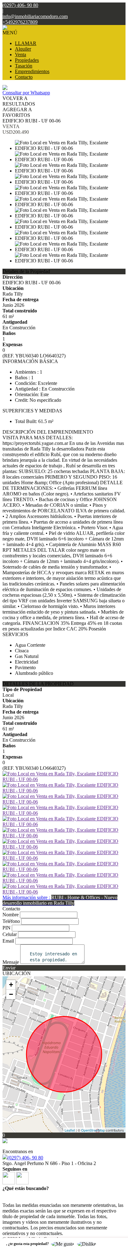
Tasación (23, 65)
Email (8, 941)
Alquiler (23, 49)
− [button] (11, 994)
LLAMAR (25, 43)
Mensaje (10, 962)
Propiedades (27, 60)
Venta (20, 54)
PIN (6, 927)
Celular (9, 934)
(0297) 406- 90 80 (25, 1157)
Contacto (24, 77)
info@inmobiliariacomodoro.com (35, 16)
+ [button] (11, 985)
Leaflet (70, 1130)
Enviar (9, 967)
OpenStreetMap (93, 1130)
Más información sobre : (59, 900)
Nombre (10, 914)
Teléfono (11, 921)
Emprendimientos (32, 71)
